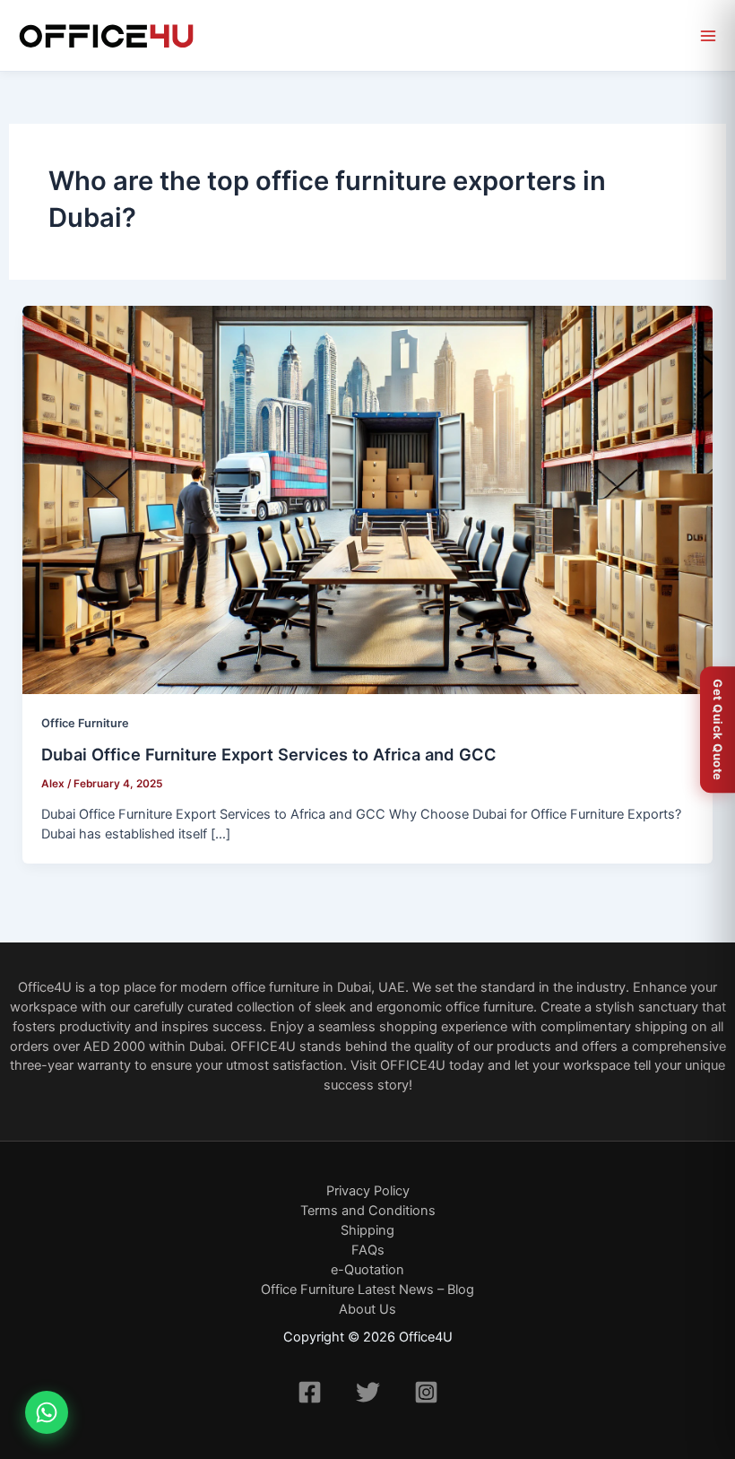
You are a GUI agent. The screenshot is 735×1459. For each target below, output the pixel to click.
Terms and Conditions (368, 1211)
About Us (367, 1309)
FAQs (368, 1250)
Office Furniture (85, 723)
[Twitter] (367, 1392)
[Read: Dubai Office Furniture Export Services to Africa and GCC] (367, 500)
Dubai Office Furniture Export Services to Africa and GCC (269, 754)
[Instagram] (426, 1392)
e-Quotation (367, 1270)
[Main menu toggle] (708, 36)
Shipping (367, 1230)
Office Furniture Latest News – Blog (367, 1289)
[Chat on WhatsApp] (46, 1412)
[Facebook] (309, 1392)
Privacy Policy (368, 1191)
